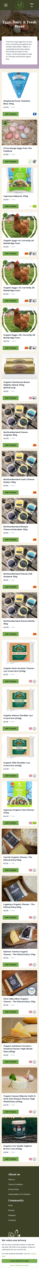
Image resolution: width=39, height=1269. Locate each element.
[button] (5, 5)
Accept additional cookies (19, 1261)
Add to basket (10, 114)
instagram (12, 1215)
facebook (12, 1220)
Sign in (32, 5)
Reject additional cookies (19, 1265)
